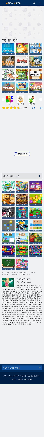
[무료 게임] (13, 3)
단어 (28, 274)
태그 (25, 379)
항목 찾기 (33, 272)
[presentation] (3, 99)
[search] (40, 367)
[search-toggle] (34, 3)
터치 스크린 (14, 274)
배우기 (26, 272)
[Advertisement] (20, 22)
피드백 (30, 379)
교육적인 (6, 274)
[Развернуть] (41, 108)
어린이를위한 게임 (16, 272)
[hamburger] (3, 2)
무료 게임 (6, 272)
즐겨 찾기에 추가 (23, 154)
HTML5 (22, 274)
